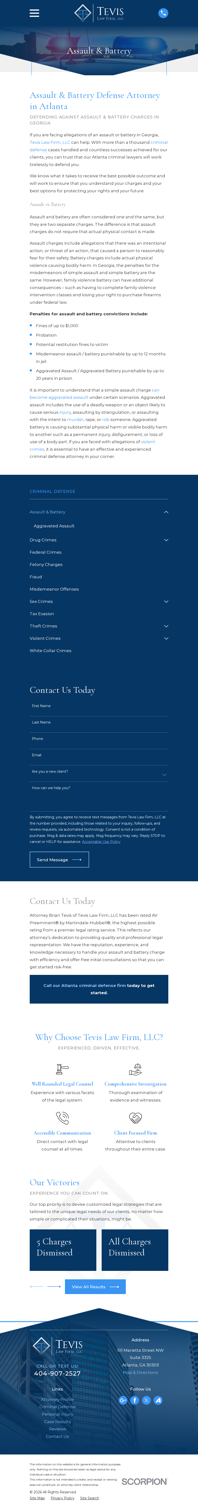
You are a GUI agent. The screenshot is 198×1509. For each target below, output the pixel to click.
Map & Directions (140, 1372)
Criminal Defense (57, 1406)
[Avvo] (158, 1400)
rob (105, 419)
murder (75, 419)
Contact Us (57, 1436)
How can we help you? (51, 788)
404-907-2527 (57, 1373)
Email (36, 755)
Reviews (57, 1428)
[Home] (98, 13)
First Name (41, 706)
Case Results (57, 1421)
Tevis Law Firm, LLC (50, 142)
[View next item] (54, 1286)
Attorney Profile (57, 1399)
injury (65, 412)
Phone (37, 739)
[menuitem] (96, 512)
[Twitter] (146, 1400)
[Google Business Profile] (122, 1400)
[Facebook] (134, 1400)
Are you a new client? (50, 772)
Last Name (41, 722)
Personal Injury (57, 1414)
